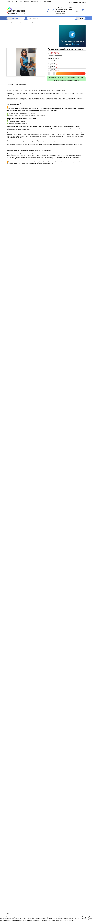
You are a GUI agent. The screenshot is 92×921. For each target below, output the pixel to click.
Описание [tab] (10, 84)
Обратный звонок (60, 13)
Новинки (75, 2)
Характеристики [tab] (21, 84)
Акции (70, 2)
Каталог (15, 18)
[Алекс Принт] (15, 10)
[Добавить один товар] (54, 73)
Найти (81, 18)
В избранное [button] (41, 49)
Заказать (70, 74)
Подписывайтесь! (20, 44)
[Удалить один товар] (49, 73)
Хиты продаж (82, 2)
